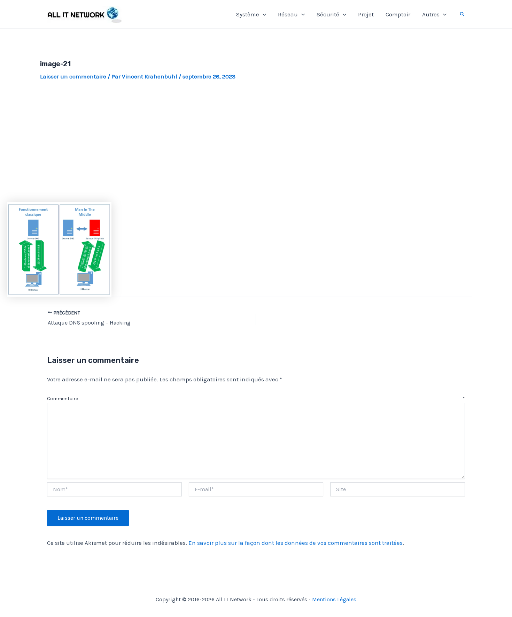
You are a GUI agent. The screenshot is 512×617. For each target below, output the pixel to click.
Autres (431, 14)
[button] (262, 14)
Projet (366, 14)
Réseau (288, 14)
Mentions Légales (334, 599)
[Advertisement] (256, 141)
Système (247, 14)
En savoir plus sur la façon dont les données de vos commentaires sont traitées (295, 542)
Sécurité (328, 14)
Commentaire (256, 399)
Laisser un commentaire (73, 76)
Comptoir (398, 14)
